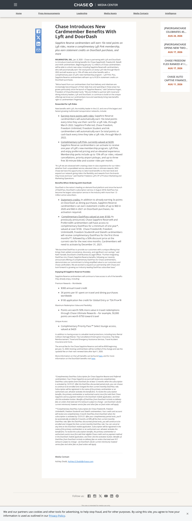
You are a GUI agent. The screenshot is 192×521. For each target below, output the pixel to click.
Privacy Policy (57, 515)
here (100, 356)
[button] (187, 514)
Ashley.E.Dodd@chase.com (80, 461)
